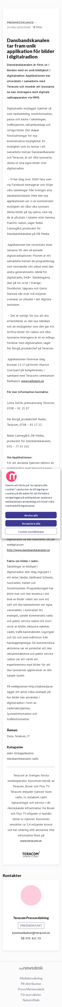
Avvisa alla (31, 515)
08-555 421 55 (31, 938)
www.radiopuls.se (32, 381)
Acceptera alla (31, 523)
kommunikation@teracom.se (31, 933)
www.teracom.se (31, 841)
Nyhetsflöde (31, 1000)
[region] (31, 503)
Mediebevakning (31, 978)
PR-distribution (31, 984)
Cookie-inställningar (31, 531)
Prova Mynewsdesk (31, 989)
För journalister (31, 994)
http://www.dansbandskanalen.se (28, 550)
